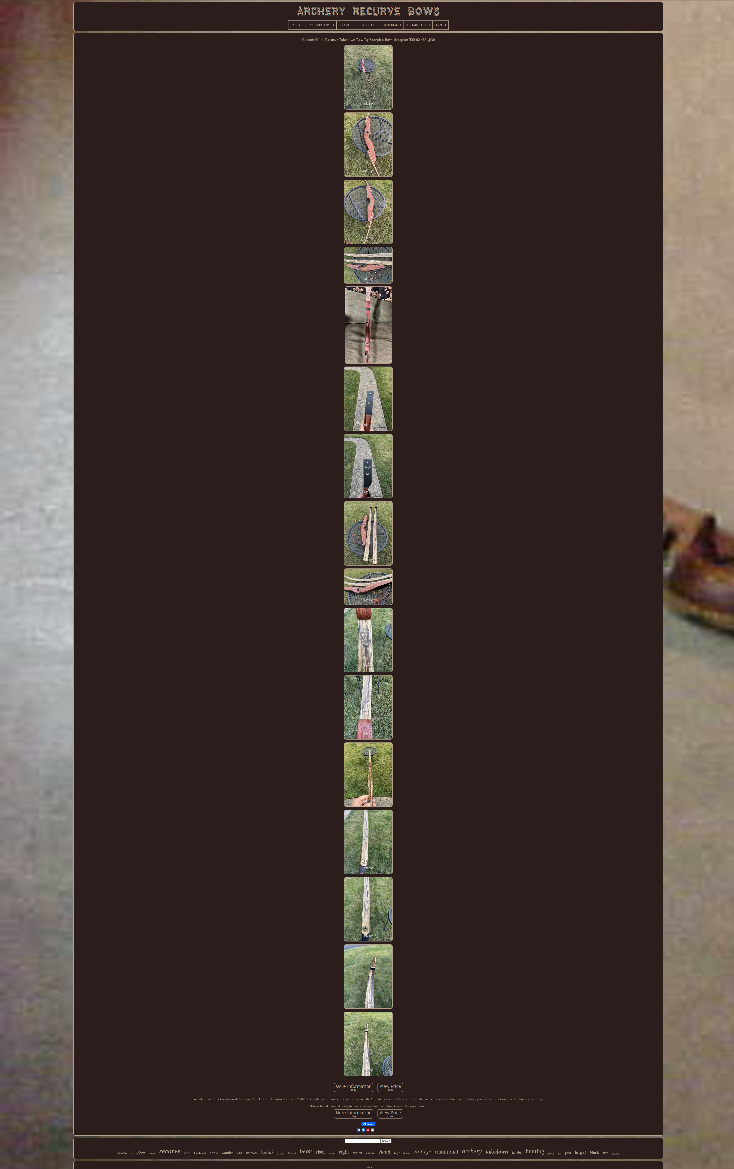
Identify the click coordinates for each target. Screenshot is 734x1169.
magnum (615, 1154)
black (594, 1152)
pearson (280, 1154)
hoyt (396, 1153)
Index (368, 1167)
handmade (200, 1153)
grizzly (551, 1153)
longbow (138, 1152)
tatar (332, 1153)
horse (406, 1153)
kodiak (267, 1152)
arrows (251, 1152)
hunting (535, 1151)
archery (472, 1151)
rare (187, 1153)
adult (239, 1153)
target (580, 1152)
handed (292, 1153)
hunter (357, 1153)
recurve (169, 1151)
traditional (446, 1152)
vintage (422, 1151)
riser (320, 1152)
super (152, 1153)
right (344, 1152)
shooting (122, 1153)
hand (384, 1152)
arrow (214, 1153)
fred (568, 1153)
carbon (370, 1153)
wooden (228, 1153)
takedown (497, 1151)
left (605, 1153)
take (559, 1154)
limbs (517, 1152)
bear (306, 1151)
